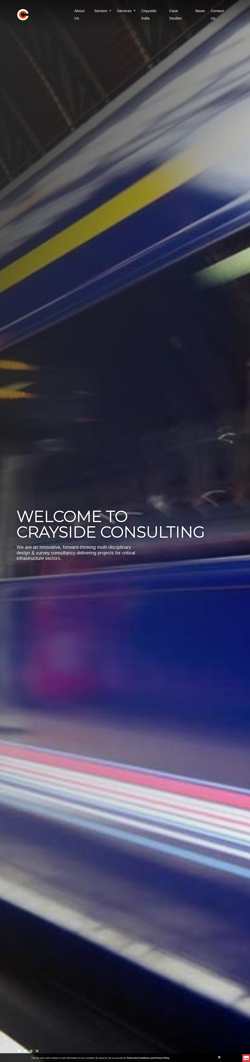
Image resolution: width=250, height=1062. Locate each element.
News (200, 11)
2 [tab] (25, 1051)
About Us (79, 14)
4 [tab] (37, 1051)
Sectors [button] (101, 11)
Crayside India (148, 14)
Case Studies (175, 14)
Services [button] (125, 11)
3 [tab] (31, 1051)
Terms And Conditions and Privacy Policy (148, 1058)
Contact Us (217, 14)
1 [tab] (19, 1051)
